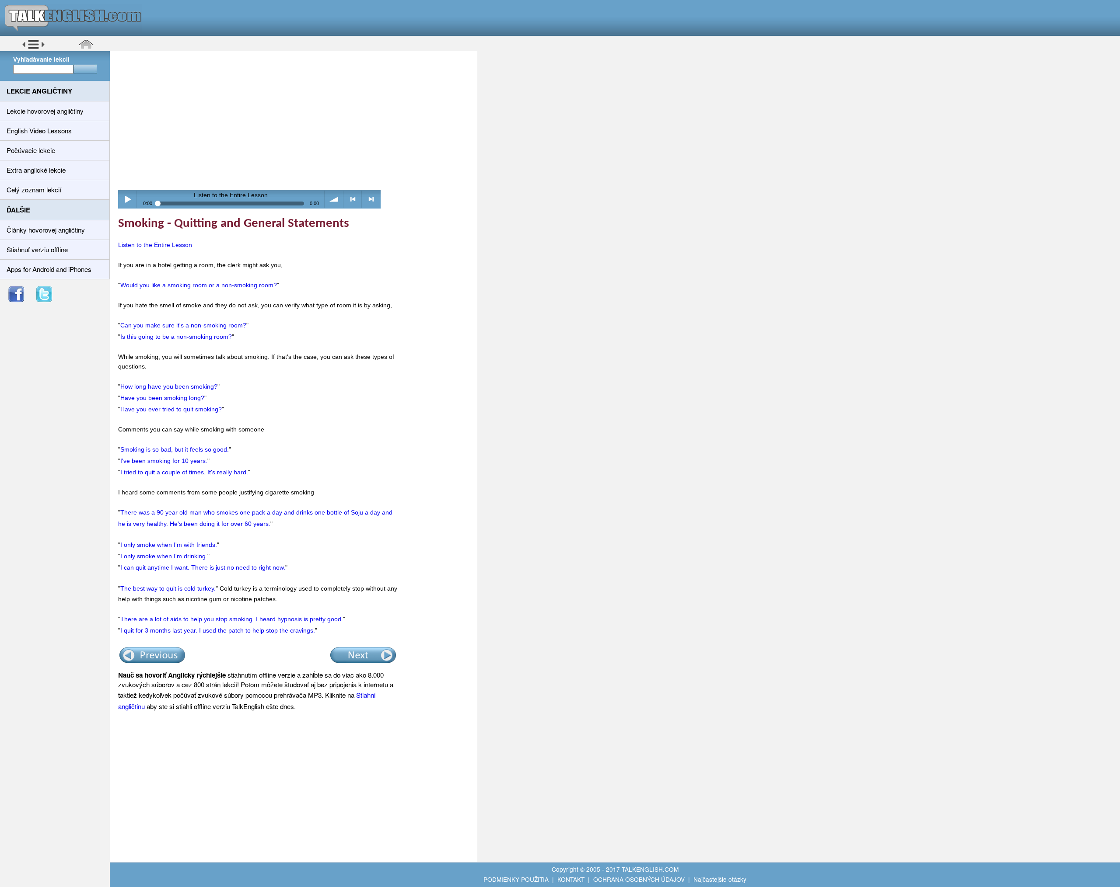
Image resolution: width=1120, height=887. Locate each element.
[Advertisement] (296, 120)
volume (334, 199)
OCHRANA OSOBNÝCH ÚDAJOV (639, 879)
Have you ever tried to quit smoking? (171, 409)
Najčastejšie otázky (719, 879)
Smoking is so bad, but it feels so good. (174, 449)
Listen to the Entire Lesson (155, 244)
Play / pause (127, 199)
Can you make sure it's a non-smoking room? (183, 325)
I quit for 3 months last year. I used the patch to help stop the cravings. (217, 630)
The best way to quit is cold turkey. (168, 588)
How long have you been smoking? (168, 386)
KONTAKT (570, 879)
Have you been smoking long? (162, 397)
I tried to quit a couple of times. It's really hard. (184, 472)
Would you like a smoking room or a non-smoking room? (198, 285)
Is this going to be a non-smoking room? (176, 336)
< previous (352, 199)
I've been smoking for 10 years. (163, 460)
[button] (33, 47)
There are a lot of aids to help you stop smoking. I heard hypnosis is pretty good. (231, 619)
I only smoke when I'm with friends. (168, 544)
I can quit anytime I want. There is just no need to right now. (202, 567)
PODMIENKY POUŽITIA (516, 879)
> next (371, 199)
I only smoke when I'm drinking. (163, 556)
